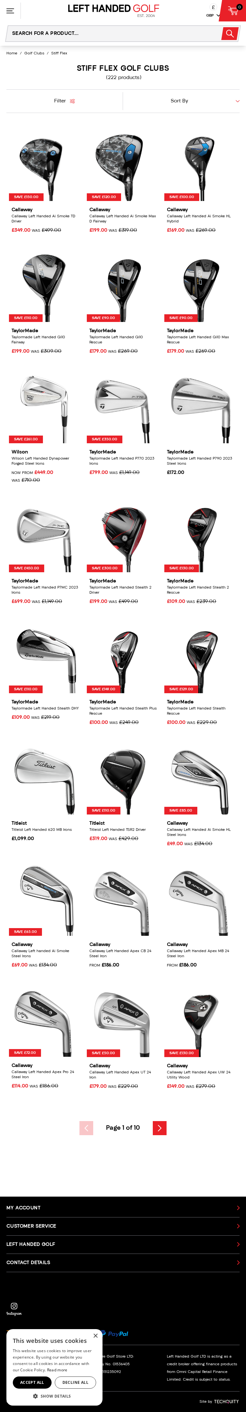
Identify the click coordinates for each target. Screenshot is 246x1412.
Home (11, 53)
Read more (57, 1370)
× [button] (95, 1336)
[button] (54, 1396)
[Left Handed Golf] (113, 10)
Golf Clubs (34, 53)
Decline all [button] (75, 1382)
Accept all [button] (32, 1382)
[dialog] (54, 1367)
